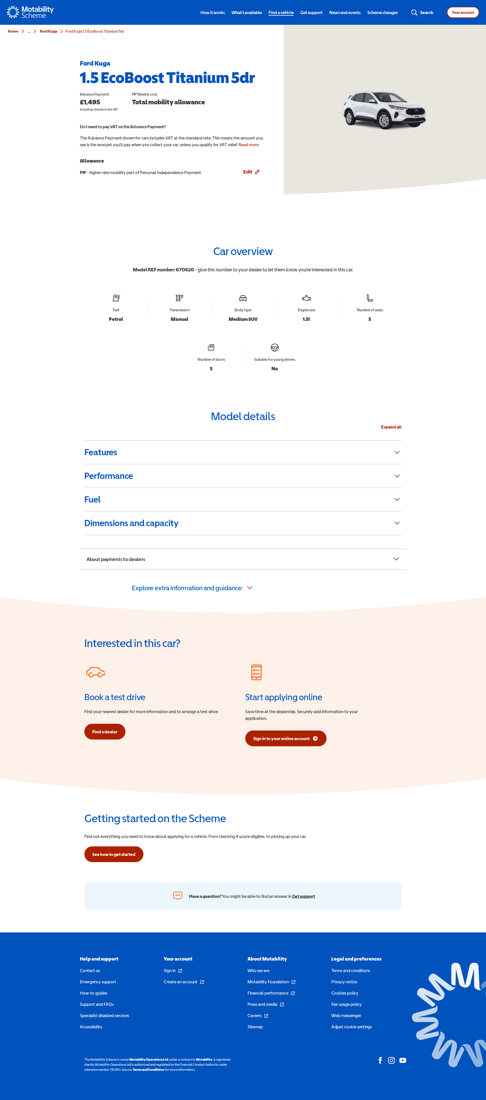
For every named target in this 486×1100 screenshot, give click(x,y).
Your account (463, 12)
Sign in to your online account (281, 740)
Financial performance (271, 992)
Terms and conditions (350, 970)
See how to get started (114, 854)
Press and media (266, 1004)
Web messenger (346, 1015)
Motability (204, 1059)
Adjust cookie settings (351, 1026)
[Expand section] (397, 452)
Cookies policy (344, 992)
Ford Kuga (48, 31)
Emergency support (98, 981)
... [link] (29, 31)
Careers (258, 1015)
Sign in (173, 970)
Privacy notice (344, 981)
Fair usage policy (346, 1004)
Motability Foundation (271, 981)
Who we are (258, 970)
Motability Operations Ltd (148, 1059)
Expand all (391, 426)
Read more (248, 144)
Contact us (90, 970)
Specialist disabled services (104, 1015)
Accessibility (91, 1026)
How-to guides (93, 992)
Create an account (184, 981)
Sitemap (255, 1026)
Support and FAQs (97, 1004)
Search (426, 12)
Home (13, 31)
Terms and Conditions (148, 1070)
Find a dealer (105, 731)
